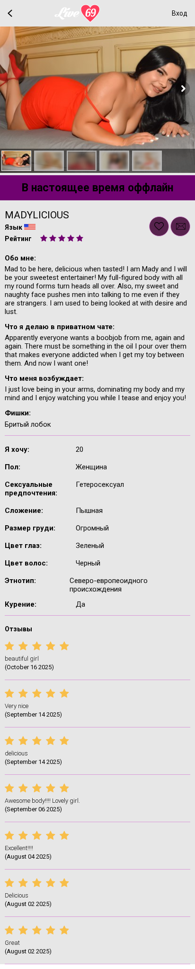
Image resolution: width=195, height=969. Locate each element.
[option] (16, 161)
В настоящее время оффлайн (97, 187)
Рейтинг (18, 238)
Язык (13, 227)
